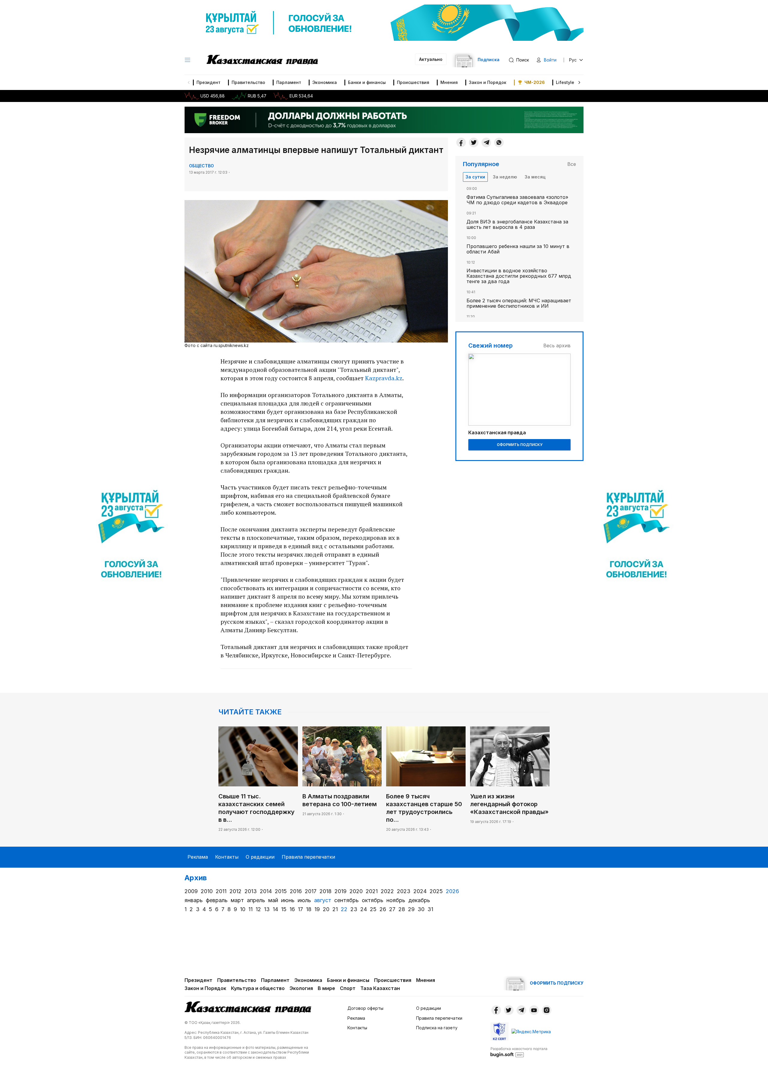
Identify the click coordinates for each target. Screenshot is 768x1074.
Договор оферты (365, 1008)
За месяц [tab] (535, 176)
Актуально (430, 59)
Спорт (348, 988)
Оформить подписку (519, 444)
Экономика (324, 82)
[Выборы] (131, 537)
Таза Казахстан (380, 988)
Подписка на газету (437, 1027)
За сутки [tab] (475, 176)
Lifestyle (565, 82)
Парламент (288, 82)
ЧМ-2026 (534, 82)
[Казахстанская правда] (262, 60)
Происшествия (413, 82)
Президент (208, 82)
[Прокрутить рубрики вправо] (579, 82)
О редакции (260, 857)
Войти (550, 59)
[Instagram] (546, 1010)
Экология (301, 988)
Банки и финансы (367, 82)
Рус (573, 59)
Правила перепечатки (308, 857)
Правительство (248, 82)
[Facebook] (461, 142)
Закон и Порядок (487, 82)
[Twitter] (473, 142)
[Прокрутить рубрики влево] (188, 82)
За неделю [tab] (505, 176)
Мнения (449, 82)
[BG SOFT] (519, 1051)
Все (571, 164)
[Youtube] (534, 1010)
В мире (326, 988)
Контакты (226, 857)
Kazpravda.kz (383, 378)
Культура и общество (258, 988)
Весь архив (557, 346)
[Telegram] (486, 142)
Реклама (198, 857)
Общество (201, 165)
